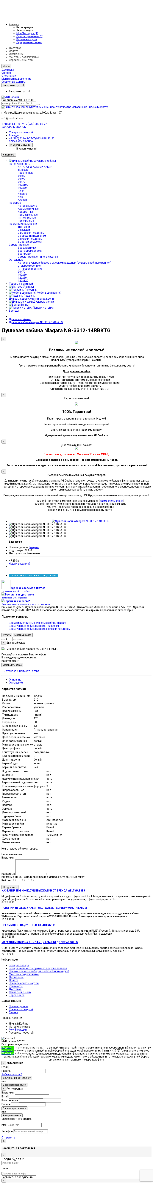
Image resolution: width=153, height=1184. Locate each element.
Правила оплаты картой (24, 983)
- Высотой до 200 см (29, 241)
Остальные (16, 259)
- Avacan (21, 199)
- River (20, 190)
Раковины (30, 289)
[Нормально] (25, 880)
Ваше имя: (7, 857)
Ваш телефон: (10, 660)
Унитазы (28, 286)
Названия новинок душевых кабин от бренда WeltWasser (43, 890)
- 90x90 (20, 178)
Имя (4, 1124)
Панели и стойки (43, 307)
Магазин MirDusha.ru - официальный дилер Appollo (39, 942)
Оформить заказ (12, 664)
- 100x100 (22, 184)
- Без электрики (26, 247)
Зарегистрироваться (14, 1084)
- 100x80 (21, 187)
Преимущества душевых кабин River (28, 925)
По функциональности (23, 223)
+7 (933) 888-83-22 (35, 123)
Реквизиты (16, 986)
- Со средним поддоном (31, 235)
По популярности (19, 163)
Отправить (8, 1137)
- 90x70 (20, 181)
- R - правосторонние (29, 268)
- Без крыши (23, 253)
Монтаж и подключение (24, 56)
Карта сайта (16, 995)
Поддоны (29, 295)
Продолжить (10, 887)
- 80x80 (20, 175)
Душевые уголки (43, 301)
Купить (7, 635)
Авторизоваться (12, 1115)
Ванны (24, 304)
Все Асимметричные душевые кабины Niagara (37, 622)
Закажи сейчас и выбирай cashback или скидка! (39, 971)
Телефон (7, 1131)
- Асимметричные (27, 208)
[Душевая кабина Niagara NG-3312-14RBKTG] (80, 521)
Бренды (14, 135)
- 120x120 (22, 280)
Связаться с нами (20, 992)
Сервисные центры (21, 59)
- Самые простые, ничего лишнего (37, 256)
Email (4, 1066)
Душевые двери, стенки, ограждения (32, 298)
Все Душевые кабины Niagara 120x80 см (34, 625)
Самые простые (19, 244)
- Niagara (21, 193)
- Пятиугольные (26, 217)
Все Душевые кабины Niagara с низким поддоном (39, 628)
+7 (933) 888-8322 (20, 1050)
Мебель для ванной (48, 292)
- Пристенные (24, 172)
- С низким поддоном (29, 238)
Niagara (34, 547)
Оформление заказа (29, 42)
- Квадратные (25, 211)
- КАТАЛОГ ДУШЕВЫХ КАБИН (34, 166)
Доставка (15, 47)
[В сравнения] (21, 639)
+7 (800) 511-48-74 (12, 123)
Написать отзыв (29, 670)
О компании (16, 53)
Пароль (6, 1070)
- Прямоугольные (27, 214)
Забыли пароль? (11, 1074)
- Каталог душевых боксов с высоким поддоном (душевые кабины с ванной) (63, 262)
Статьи (13, 1012)
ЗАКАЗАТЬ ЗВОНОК (13, 126)
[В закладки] (18, 639)
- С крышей (23, 229)
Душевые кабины (45, 160)
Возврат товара (19, 965)
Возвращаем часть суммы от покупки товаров (38, 968)
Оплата (13, 50)
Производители (18, 1006)
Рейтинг (6, 880)
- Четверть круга (26, 205)
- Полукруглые (25, 220)
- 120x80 (21, 277)
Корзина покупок (26, 39)
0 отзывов (10, 670)
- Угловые (22, 169)
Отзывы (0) (16, 682)
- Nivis (20, 196)
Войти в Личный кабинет (17, 1077)
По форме (15, 202)
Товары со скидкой (21, 132)
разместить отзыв (111, 500)
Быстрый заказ (22, 635)
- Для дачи (23, 226)
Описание (15, 679)
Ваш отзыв (8, 873)
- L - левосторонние (28, 265)
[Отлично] (16, 880)
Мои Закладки (18, 1029)
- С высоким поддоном (30, 232)
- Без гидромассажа (29, 250)
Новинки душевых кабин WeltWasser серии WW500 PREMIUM (44, 907)
